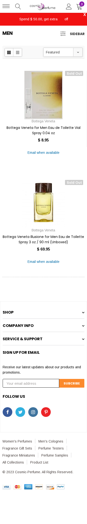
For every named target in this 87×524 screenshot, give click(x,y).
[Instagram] (33, 412)
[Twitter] (20, 412)
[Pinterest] (46, 412)
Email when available (43, 153)
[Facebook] (7, 412)
